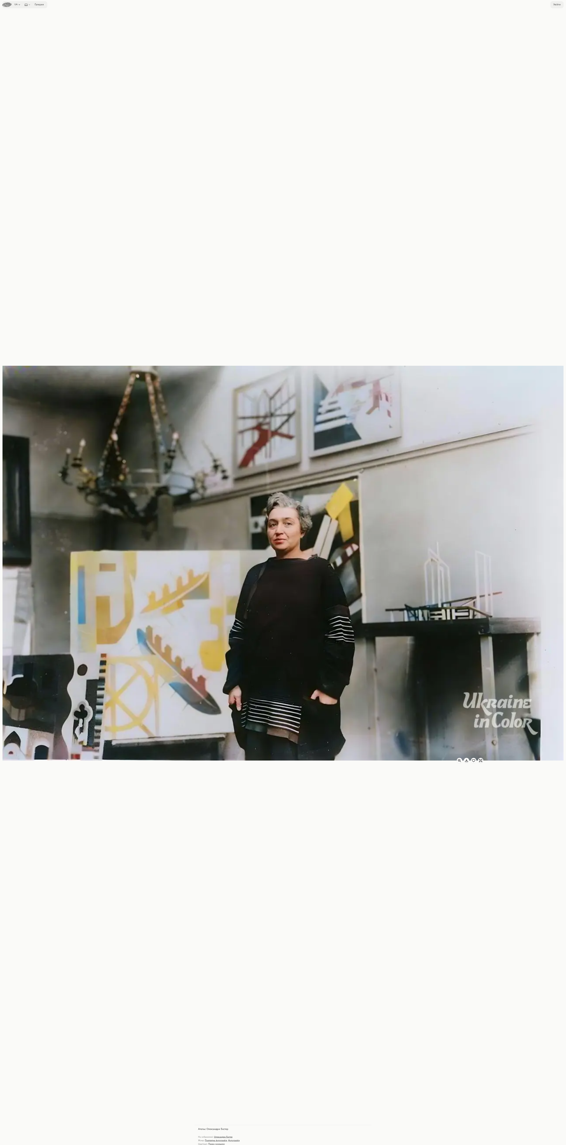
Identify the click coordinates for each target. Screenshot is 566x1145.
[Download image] (466, 760)
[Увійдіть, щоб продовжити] (473, 760)
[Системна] (27, 5)
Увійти (557, 5)
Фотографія (234, 1141)
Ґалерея (39, 5)
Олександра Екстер (223, 1137)
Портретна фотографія (216, 1141)
